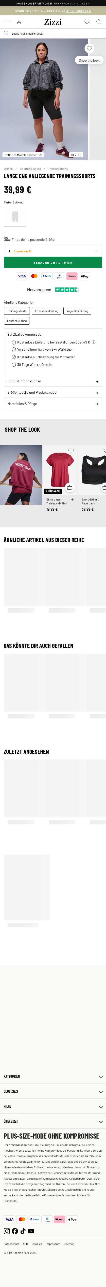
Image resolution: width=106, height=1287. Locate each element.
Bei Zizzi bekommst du (24, 334)
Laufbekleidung (17, 321)
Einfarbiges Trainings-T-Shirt (56, 501)
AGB (25, 1244)
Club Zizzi (11, 1091)
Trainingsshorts (58, 169)
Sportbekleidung (30, 169)
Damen (8, 169)
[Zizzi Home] (53, 21)
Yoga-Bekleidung (77, 311)
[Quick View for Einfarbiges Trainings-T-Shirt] (70, 487)
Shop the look (89, 60)
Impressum (53, 1244)
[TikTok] (23, 1231)
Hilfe (7, 1106)
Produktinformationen (24, 381)
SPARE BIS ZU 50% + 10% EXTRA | (53, 11)
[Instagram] (7, 1231)
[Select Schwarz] (15, 216)
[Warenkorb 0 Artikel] (99, 22)
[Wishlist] (89, 48)
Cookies (37, 1244)
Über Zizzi (11, 1121)
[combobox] (53, 33)
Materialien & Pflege (22, 403)
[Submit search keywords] (6, 33)
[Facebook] (15, 1231)
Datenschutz (11, 1244)
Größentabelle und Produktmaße (31, 392)
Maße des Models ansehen (20, 155)
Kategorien (12, 1076)
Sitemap (69, 1244)
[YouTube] (31, 1231)
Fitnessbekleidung (46, 311)
